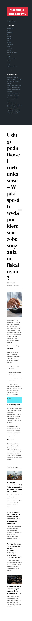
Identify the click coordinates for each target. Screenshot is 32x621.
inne (8, 40)
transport (9, 60)
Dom (8, 34)
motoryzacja (10, 44)
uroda (8, 62)
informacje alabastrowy (17, 11)
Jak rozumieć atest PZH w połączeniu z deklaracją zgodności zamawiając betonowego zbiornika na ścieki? (13, 97)
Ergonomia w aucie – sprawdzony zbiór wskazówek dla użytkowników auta (14, 105)
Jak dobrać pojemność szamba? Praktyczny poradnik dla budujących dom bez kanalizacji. (14, 487)
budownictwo (10, 32)
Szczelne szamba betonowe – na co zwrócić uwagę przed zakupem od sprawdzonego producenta (13, 517)
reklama (9, 50)
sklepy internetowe (11, 58)
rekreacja (9, 54)
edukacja (9, 38)
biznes (8, 30)
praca (8, 46)
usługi (8, 64)
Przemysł (9, 48)
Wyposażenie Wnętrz (12, 66)
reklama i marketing (12, 52)
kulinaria (9, 42)
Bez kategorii (10, 28)
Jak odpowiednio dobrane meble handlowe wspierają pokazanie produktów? (13, 111)
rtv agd (8, 56)
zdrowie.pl (9, 70)
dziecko (9, 36)
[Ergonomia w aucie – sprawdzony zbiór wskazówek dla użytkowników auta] (14, 579)
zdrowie (9, 68)
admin (17, 285)
